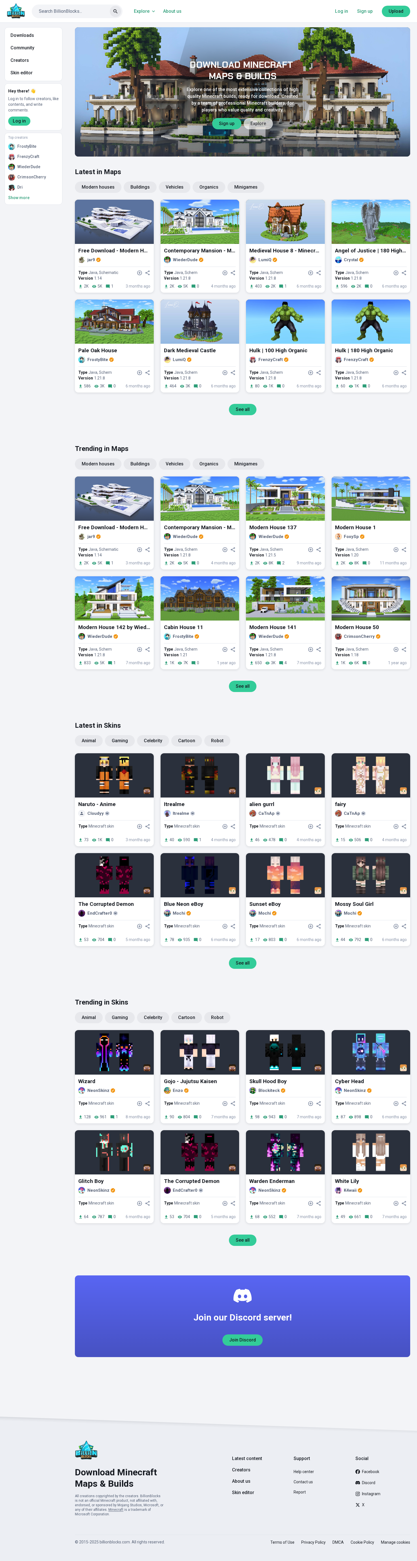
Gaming (120, 740)
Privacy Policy (313, 1542)
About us (172, 11)
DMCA (338, 1542)
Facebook (370, 1471)
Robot (217, 740)
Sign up (365, 11)
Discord (368, 1482)
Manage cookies (395, 1542)
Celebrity (153, 740)
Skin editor (21, 72)
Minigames (246, 187)
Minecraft (115, 1510)
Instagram (371, 1494)
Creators (19, 60)
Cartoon (186, 740)
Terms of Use (282, 1542)
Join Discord (242, 1340)
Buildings (140, 187)
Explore (141, 11)
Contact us (303, 1482)
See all (243, 409)
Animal (89, 740)
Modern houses (98, 187)
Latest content (247, 1458)
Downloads (22, 35)
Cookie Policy (362, 1542)
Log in (341, 11)
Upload (396, 11)
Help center (304, 1471)
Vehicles (175, 187)
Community (22, 47)
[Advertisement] (243, 1381)
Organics (208, 187)
